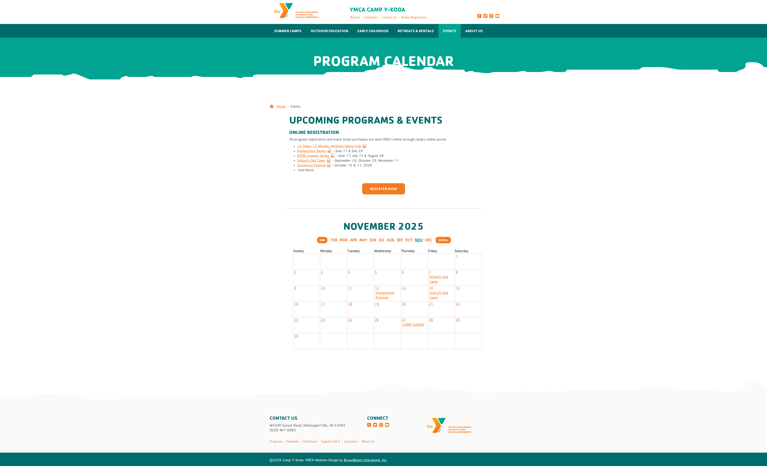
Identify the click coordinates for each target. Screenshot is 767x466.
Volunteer (371, 17)
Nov (419, 240)
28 (431, 320)
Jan (322, 240)
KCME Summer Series (313, 156)
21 (431, 304)
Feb (334, 240)
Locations (350, 441)
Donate (355, 17)
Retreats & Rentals (416, 31)
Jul (381, 240)
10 (323, 288)
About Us (474, 31)
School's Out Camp (311, 160)
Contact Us (389, 17)
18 (350, 304)
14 (431, 288)
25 (350, 320)
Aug (390, 240)
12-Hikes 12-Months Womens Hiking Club (329, 146)
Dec (428, 240)
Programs (276, 441)
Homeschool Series (311, 151)
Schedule (293, 441)
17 (323, 304)
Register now (383, 188)
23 (296, 320)
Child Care (310, 441)
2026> (443, 240)
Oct (408, 240)
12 (377, 288)
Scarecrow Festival (311, 165)
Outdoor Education (329, 31)
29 (458, 320)
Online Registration (414, 17)
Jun (373, 240)
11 (350, 288)
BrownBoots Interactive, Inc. (365, 460)
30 (296, 336)
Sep (400, 240)
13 (404, 288)
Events (449, 31)
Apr (353, 240)
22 (458, 304)
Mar (344, 240)
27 (404, 320)
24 (323, 320)
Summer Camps (287, 31)
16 (296, 304)
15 (458, 288)
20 (404, 304)
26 (377, 320)
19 (377, 304)
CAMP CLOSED (413, 325)
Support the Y (330, 441)
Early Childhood (373, 31)
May (363, 240)
